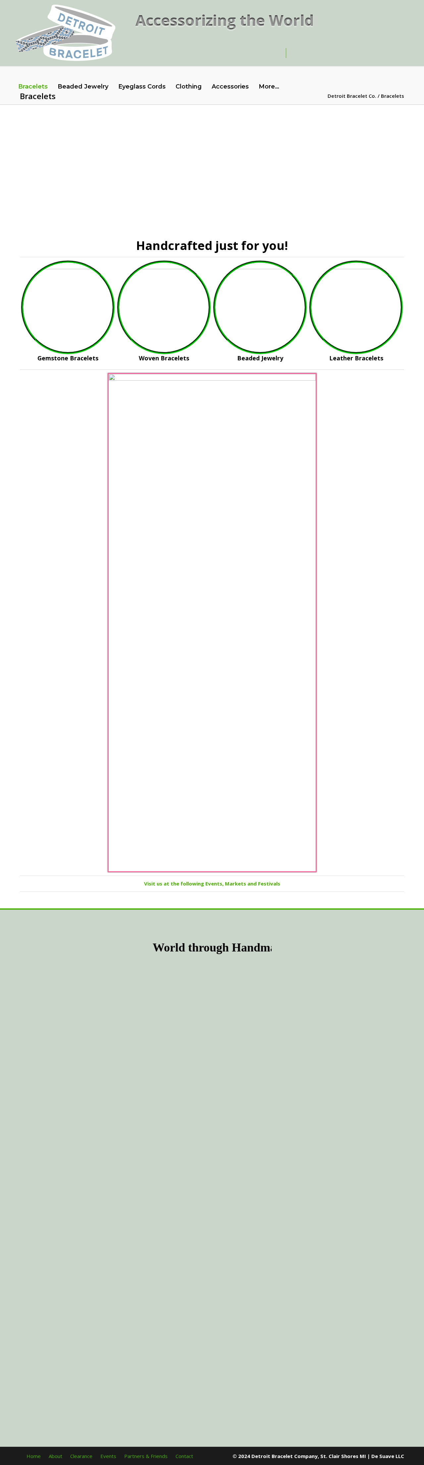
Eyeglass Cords (142, 86)
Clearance (81, 1456)
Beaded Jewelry (83, 86)
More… (269, 86)
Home (33, 1456)
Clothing (189, 86)
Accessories (230, 86)
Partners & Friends (146, 1456)
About (55, 1456)
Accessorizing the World (224, 20)
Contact (184, 1456)
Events (108, 1456)
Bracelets (33, 86)
